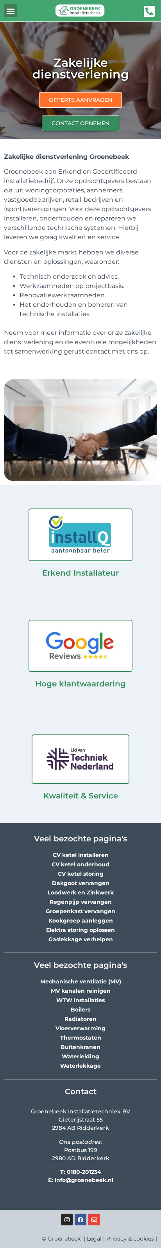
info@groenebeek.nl (84, 1180)
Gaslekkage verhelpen (80, 939)
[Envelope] (94, 1219)
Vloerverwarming (80, 1028)
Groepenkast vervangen (80, 911)
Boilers (80, 1009)
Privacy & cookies (130, 1238)
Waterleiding (80, 1056)
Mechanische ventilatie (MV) (80, 981)
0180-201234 (84, 1171)
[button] (10, 10)
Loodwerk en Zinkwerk (81, 892)
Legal (94, 1238)
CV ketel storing (81, 873)
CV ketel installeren (81, 855)
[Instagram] (67, 1219)
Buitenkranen (80, 1047)
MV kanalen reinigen (81, 990)
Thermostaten (80, 1037)
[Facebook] (80, 1219)
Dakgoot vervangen (80, 883)
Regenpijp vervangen (81, 901)
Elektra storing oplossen (80, 929)
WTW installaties (80, 1000)
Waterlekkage (80, 1065)
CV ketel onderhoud (80, 864)
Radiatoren (80, 1018)
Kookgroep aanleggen (80, 920)
